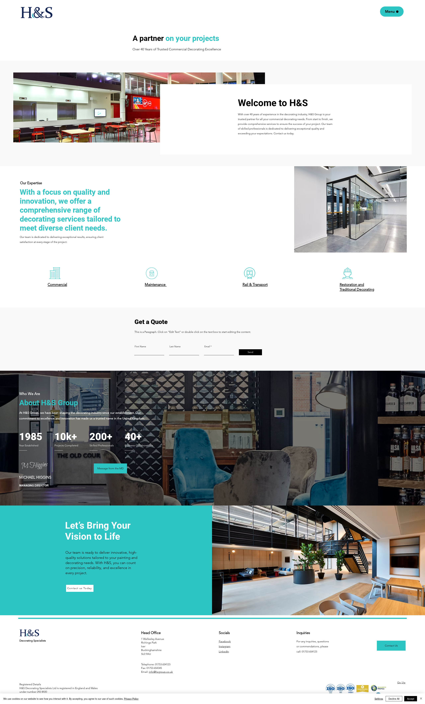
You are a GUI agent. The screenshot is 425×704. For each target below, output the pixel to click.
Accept (410, 698)
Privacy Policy (131, 698)
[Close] (421, 698)
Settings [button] (379, 698)
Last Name (175, 346)
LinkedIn (224, 651)
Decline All (393, 698)
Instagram (224, 646)
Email (207, 346)
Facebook (225, 641)
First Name (140, 346)
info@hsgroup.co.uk (161, 671)
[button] (55, 273)
